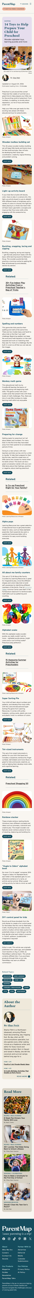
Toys (5, 991)
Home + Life (18, 980)
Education (7, 976)
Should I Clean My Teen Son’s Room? (16, 1206)
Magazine (6, 1269)
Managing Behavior (11, 1202)
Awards (5, 1259)
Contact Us (7, 1256)
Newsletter (6, 1275)
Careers (5, 1253)
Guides (5, 1272)
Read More (22, 1076)
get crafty (8, 943)
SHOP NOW (7, 161)
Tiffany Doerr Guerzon (12, 1151)
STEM (12, 991)
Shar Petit (16, 78)
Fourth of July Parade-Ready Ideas (16, 1064)
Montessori (21, 991)
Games (26, 987)
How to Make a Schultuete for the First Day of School (16, 1177)
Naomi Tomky (10, 1122)
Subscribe (25, 3)
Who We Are (7, 1250)
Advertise (22, 1250)
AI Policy (21, 1272)
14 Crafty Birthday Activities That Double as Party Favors (16, 1072)
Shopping (7, 21)
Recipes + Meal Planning (12, 1115)
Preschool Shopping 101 (17, 783)
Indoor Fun (7, 980)
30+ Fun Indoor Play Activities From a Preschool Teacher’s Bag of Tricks (15, 286)
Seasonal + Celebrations (13, 1173)
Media (20, 1256)
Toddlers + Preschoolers (12, 987)
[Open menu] (30, 3)
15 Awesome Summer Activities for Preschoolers (16, 662)
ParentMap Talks (9, 1278)
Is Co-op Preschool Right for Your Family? (16, 486)
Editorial (21, 1253)
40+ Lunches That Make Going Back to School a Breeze (16, 1148)
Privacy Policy (24, 1269)
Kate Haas (9, 1209)
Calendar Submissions (23, 1260)
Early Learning (19, 976)
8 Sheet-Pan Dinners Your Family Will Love (14, 1119)
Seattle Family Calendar (14, 9)
